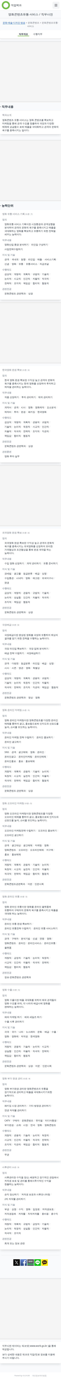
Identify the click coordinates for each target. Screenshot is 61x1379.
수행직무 (37, 34)
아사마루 (26, 1375)
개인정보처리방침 (39, 1375)
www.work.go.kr (38, 1345)
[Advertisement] (30, 71)
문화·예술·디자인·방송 (14, 22)
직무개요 (23, 34)
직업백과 (16, 5)
